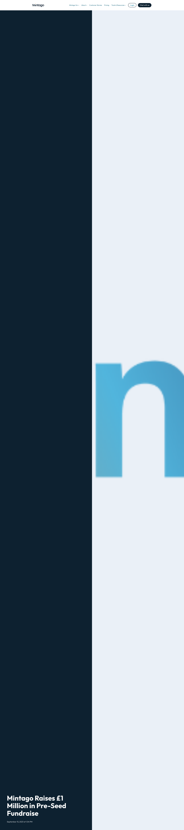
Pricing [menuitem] (106, 5)
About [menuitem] (83, 5)
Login (132, 5)
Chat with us (144, 5)
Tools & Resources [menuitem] (117, 5)
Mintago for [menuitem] (73, 5)
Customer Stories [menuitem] (95, 5)
